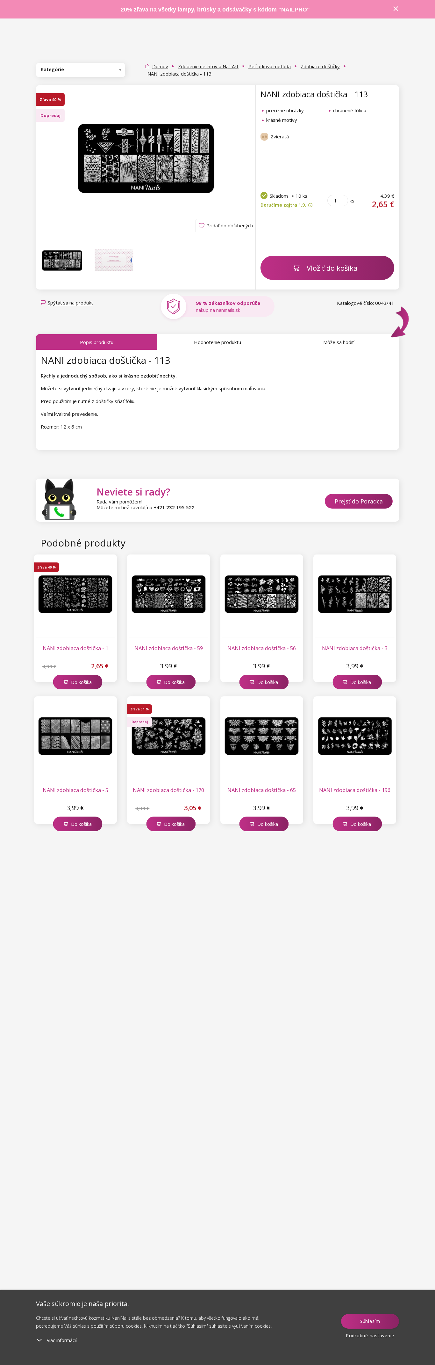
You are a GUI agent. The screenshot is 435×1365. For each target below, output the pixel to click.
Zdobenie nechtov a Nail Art (208, 66)
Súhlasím (370, 1321)
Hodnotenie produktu (217, 342)
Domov (160, 66)
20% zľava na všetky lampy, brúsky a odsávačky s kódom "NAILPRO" (215, 9)
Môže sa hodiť (338, 342)
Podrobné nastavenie (370, 1335)
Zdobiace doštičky (320, 66)
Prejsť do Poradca (359, 501)
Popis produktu (96, 342)
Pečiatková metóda (269, 66)
